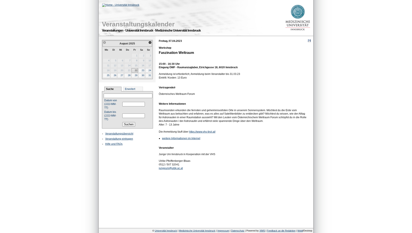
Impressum (223, 230)
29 (136, 75)
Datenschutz (237, 230)
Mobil (300, 230)
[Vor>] (150, 42)
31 (149, 75)
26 (115, 75)
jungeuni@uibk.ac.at (171, 168)
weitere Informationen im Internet (181, 138)
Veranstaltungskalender (138, 24)
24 (149, 70)
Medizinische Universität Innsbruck (197, 230)
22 (136, 70)
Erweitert (130, 89)
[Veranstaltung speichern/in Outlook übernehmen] (309, 40)
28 (129, 75)
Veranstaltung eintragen (119, 138)
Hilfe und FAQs (114, 143)
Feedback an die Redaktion (281, 230)
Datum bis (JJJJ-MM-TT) (110, 115)
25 (108, 75)
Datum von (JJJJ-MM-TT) (110, 104)
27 (122, 75)
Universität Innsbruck (166, 230)
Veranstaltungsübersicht (119, 133)
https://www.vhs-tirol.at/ (202, 131)
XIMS (262, 230)
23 (143, 70)
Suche (110, 89)
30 (143, 75)
